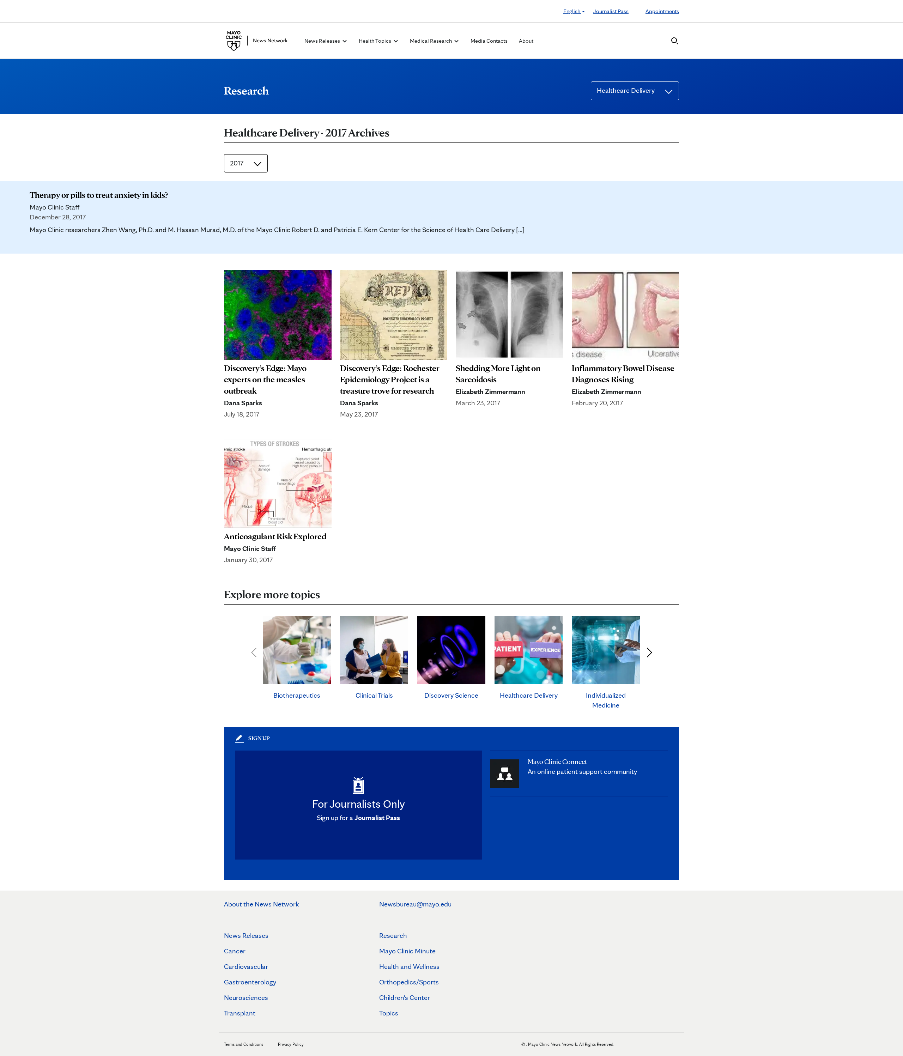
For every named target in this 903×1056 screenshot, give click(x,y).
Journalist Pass (611, 11)
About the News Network (261, 904)
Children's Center (404, 997)
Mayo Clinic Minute (407, 951)
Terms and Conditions (243, 1044)
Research (393, 935)
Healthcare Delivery (626, 90)
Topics (388, 1013)
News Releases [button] (322, 40)
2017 (237, 163)
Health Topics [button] (375, 40)
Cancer (235, 951)
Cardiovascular (246, 966)
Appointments (662, 11)
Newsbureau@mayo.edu (415, 904)
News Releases (246, 935)
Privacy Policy (291, 1044)
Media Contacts (489, 40)
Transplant (239, 1013)
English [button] (572, 11)
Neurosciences (246, 997)
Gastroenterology (250, 982)
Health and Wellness (409, 966)
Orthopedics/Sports (409, 982)
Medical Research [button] (431, 40)
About (526, 40)
